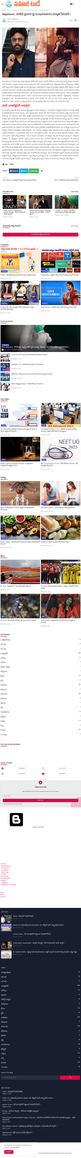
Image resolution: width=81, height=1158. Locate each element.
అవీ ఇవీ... (40, 649)
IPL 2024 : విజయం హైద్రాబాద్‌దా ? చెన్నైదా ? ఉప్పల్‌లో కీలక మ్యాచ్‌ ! (59, 587)
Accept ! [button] (8, 1152)
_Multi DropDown (6, 866)
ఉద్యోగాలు (40, 671)
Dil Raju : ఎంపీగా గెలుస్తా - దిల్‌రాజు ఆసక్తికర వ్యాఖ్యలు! (20, 1111)
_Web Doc (4, 880)
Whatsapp (35, 171)
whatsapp (62, 768)
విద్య (40, 725)
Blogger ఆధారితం (38, 827)
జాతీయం (40, 685)
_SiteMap (3, 874)
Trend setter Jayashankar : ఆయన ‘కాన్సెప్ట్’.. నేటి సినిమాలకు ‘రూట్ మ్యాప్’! (14, 212)
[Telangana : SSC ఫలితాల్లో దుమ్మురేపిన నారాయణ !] (5, 367)
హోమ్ (4, 11)
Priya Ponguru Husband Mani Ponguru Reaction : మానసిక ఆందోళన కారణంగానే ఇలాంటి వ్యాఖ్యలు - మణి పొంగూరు (38, 1119)
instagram (21, 774)
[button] (79, 4)
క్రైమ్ (40, 680)
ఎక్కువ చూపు (74, 192)
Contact (3, 897)
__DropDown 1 (5, 868)
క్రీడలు (40, 676)
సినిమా (9, 11)
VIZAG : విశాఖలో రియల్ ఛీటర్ (23, 916)
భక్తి (40, 707)
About (2, 894)
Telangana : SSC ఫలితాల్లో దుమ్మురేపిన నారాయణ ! (27, 365)
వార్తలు (40, 721)
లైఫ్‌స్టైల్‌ (40, 716)
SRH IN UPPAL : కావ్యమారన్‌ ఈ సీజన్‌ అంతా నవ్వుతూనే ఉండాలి (58, 622)
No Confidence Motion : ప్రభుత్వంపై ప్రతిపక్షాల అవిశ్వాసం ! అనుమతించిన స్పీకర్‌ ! (29, 1126)
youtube (62, 774)
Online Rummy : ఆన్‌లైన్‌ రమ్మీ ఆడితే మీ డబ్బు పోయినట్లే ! (58, 307)
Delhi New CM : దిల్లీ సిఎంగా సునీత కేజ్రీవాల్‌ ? (17, 1133)
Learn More (15, 1147)
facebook (21, 768)
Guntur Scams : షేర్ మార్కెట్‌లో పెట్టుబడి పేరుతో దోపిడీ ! (32, 934)
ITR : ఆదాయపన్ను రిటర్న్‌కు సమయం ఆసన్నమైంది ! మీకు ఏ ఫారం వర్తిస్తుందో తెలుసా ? (19, 430)
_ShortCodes (5, 872)
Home (2, 892)
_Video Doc (4, 883)
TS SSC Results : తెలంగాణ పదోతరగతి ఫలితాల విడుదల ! (29, 355)
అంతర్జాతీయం (40, 640)
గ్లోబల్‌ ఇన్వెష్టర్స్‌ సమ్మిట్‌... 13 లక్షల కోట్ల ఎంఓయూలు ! (27, 384)
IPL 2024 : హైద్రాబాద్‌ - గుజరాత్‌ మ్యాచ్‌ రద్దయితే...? (16, 586)
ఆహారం (40, 662)
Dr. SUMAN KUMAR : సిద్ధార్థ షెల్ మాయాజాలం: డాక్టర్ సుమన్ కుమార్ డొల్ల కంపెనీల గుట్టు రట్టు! (45, 952)
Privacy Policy (52, 1149)
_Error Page (4, 876)
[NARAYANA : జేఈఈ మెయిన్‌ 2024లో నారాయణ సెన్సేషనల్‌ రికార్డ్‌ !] (5, 377)
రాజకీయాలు (40, 712)
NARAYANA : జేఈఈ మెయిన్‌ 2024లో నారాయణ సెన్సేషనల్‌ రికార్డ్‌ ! (31, 374)
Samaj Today (39, 1153)
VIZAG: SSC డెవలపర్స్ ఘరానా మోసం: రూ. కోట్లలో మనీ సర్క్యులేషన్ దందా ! (38, 925)
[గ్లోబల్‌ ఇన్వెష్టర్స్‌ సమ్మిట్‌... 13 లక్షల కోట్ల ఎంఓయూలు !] (5, 386)
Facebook (15, 171)
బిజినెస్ (40, 703)
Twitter (25, 171)
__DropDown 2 (5, 870)
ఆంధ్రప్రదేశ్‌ (40, 653)
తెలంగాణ (40, 694)
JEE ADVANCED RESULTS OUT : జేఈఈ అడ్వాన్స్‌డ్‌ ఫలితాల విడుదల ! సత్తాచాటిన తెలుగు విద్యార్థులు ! (59, 430)
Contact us (41, 1149)
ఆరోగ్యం (40, 658)
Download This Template (8, 885)
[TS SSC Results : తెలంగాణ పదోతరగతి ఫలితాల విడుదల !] (5, 357)
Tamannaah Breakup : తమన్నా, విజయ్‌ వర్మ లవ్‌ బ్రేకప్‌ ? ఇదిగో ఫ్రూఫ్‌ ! (40, 212)
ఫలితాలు (40, 698)
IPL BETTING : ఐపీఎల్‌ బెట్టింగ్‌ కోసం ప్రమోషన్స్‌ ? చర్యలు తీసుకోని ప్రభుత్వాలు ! (17, 308)
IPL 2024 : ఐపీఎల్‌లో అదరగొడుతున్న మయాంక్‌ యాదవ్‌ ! (18, 621)
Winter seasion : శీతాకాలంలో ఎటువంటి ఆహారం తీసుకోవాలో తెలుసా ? (20, 543)
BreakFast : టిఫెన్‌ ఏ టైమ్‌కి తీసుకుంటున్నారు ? (55, 542)
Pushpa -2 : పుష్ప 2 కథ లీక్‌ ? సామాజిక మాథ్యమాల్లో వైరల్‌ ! (65, 212)
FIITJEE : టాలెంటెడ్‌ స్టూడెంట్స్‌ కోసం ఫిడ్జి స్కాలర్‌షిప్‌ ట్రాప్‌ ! (18, 275)
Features (3, 864)
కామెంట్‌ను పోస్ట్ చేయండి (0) (40, 234)
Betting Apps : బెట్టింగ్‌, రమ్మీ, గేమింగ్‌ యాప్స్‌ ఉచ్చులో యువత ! (60, 275)
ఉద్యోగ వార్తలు (40, 667)
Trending (40, 734)
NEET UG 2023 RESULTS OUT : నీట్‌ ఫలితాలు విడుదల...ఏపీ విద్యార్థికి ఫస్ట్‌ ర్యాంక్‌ (59, 465)
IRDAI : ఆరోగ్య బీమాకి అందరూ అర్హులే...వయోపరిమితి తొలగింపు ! (17, 509)
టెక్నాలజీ (40, 689)
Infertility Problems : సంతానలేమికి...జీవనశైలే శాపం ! (58, 508)
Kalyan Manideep (66, 1153)
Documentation (5, 878)
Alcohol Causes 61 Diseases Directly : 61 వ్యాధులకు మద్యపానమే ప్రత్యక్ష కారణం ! (17, 465)
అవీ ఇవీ (40, 644)
